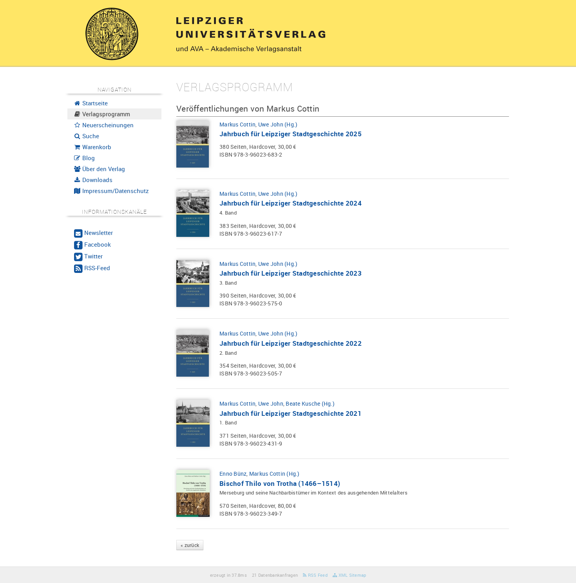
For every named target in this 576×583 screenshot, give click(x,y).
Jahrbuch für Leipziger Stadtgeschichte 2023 (290, 273)
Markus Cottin (237, 124)
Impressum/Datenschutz (115, 191)
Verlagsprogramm (105, 114)
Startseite (94, 103)
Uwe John (270, 403)
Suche (90, 136)
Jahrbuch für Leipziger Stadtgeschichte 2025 (290, 133)
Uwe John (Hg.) (278, 124)
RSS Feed (317, 575)
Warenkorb (96, 147)
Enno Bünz (232, 473)
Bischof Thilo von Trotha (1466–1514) (279, 483)
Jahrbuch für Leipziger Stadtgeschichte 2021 (290, 413)
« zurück (190, 545)
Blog (88, 158)
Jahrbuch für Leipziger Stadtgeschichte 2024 (290, 203)
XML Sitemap (351, 575)
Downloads (96, 180)
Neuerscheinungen (107, 125)
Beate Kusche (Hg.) (310, 403)
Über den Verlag (103, 169)
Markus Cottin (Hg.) (274, 473)
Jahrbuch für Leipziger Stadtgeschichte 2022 (290, 343)
